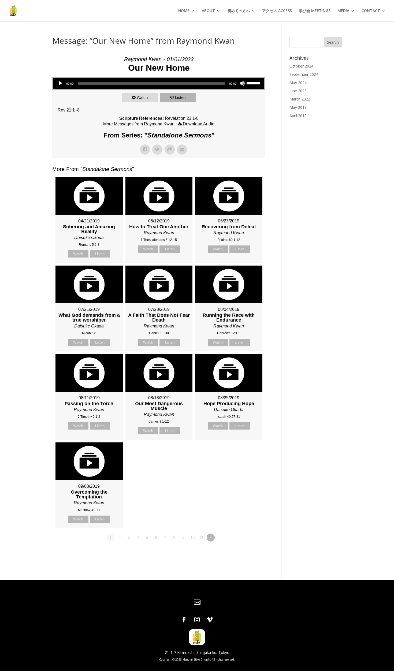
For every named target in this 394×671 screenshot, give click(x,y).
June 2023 (298, 90)
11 (201, 537)
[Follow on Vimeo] (210, 619)
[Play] (60, 83)
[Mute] (242, 83)
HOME (183, 11)
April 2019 (298, 115)
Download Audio (198, 124)
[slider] (254, 83)
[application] (158, 83)
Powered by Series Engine (245, 552)
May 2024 (298, 82)
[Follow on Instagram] (197, 619)
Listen (180, 97)
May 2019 (298, 107)
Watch (142, 97)
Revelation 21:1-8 (182, 118)
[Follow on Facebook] (184, 619)
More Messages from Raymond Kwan (138, 124)
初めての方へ (238, 11)
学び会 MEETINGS (314, 11)
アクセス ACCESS (277, 11)
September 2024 (303, 74)
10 (192, 537)
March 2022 (299, 99)
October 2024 (301, 66)
